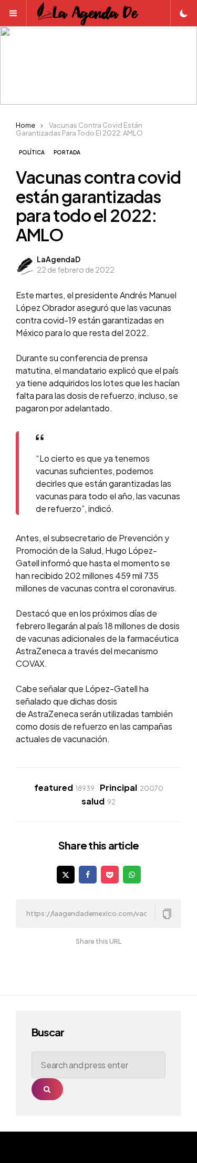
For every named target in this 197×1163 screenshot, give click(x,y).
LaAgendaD (58, 259)
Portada (67, 152)
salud (98, 801)
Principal (131, 787)
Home (25, 125)
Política (32, 152)
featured (64, 787)
